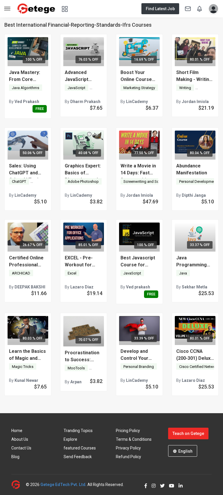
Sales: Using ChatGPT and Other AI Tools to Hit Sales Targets (28, 169)
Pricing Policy (128, 430)
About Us (19, 439)
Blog (15, 456)
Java (183, 273)
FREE (39, 108)
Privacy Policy (128, 448)
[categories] (64, 8)
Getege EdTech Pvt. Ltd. (63, 484)
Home (16, 430)
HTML (97, 368)
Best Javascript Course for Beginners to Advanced (138, 261)
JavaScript (76, 88)
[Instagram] (151, 484)
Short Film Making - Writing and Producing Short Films (194, 76)
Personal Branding (138, 366)
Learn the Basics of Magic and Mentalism (27, 355)
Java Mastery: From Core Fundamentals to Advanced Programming (27, 76)
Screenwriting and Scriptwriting (149, 181)
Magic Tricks (22, 366)
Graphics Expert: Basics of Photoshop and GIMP (83, 169)
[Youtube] (169, 484)
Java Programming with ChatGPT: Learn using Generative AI (191, 261)
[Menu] (7, 9)
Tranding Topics (78, 430)
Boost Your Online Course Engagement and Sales (139, 76)
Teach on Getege (188, 433)
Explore (70, 439)
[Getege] (18, 484)
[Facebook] (143, 484)
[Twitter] (160, 484)
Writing (185, 88)
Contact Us (21, 448)
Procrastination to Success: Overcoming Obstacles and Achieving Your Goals (82, 356)
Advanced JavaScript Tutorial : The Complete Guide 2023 (82, 76)
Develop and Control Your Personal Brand (137, 355)
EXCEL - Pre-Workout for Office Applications (79, 261)
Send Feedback (78, 456)
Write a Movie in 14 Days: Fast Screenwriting (138, 169)
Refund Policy (128, 456)
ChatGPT (19, 181)
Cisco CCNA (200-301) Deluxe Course (194, 355)
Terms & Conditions (134, 439)
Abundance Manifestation (191, 169)
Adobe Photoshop (83, 181)
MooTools (76, 368)
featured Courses (80, 448)
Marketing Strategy (139, 88)
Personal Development (198, 181)
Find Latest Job (160, 8)
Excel (72, 273)
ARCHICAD (21, 273)
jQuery (98, 88)
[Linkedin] (178, 484)
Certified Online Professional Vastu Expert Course (26, 261)
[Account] (212, 8)
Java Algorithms (25, 88)
